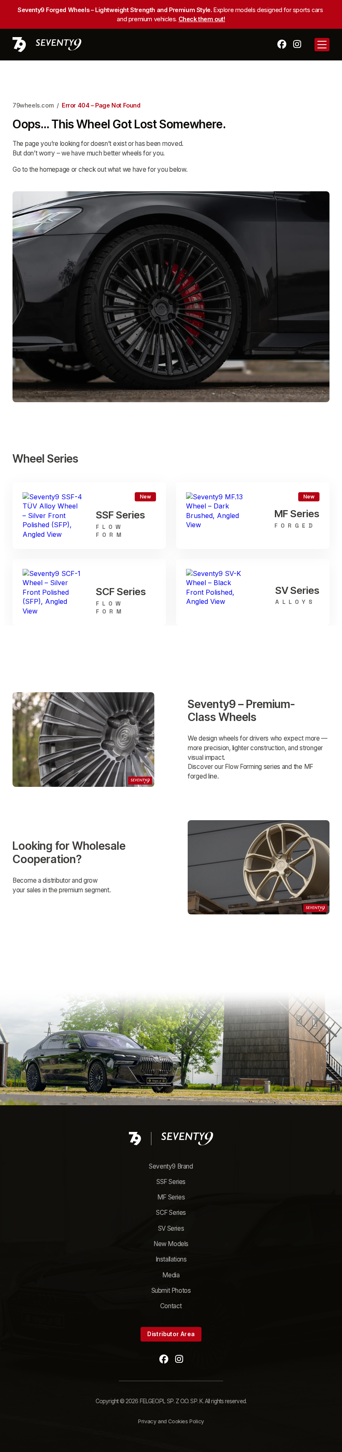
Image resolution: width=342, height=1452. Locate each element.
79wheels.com (33, 105)
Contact (171, 1306)
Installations (171, 1259)
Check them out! (202, 19)
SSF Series (171, 1182)
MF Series (171, 1197)
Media (170, 1275)
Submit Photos (171, 1290)
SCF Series (171, 1213)
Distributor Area (170, 1334)
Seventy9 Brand (171, 1166)
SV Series (171, 1228)
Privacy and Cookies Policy (171, 1421)
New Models (171, 1244)
